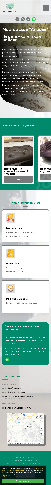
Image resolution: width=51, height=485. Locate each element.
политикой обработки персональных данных (22, 469)
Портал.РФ (34, 460)
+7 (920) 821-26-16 (14, 388)
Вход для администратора (25, 457)
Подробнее (6, 476)
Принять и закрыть (23, 481)
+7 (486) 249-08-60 (15, 392)
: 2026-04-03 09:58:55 (37, 463)
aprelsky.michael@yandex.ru (19, 396)
